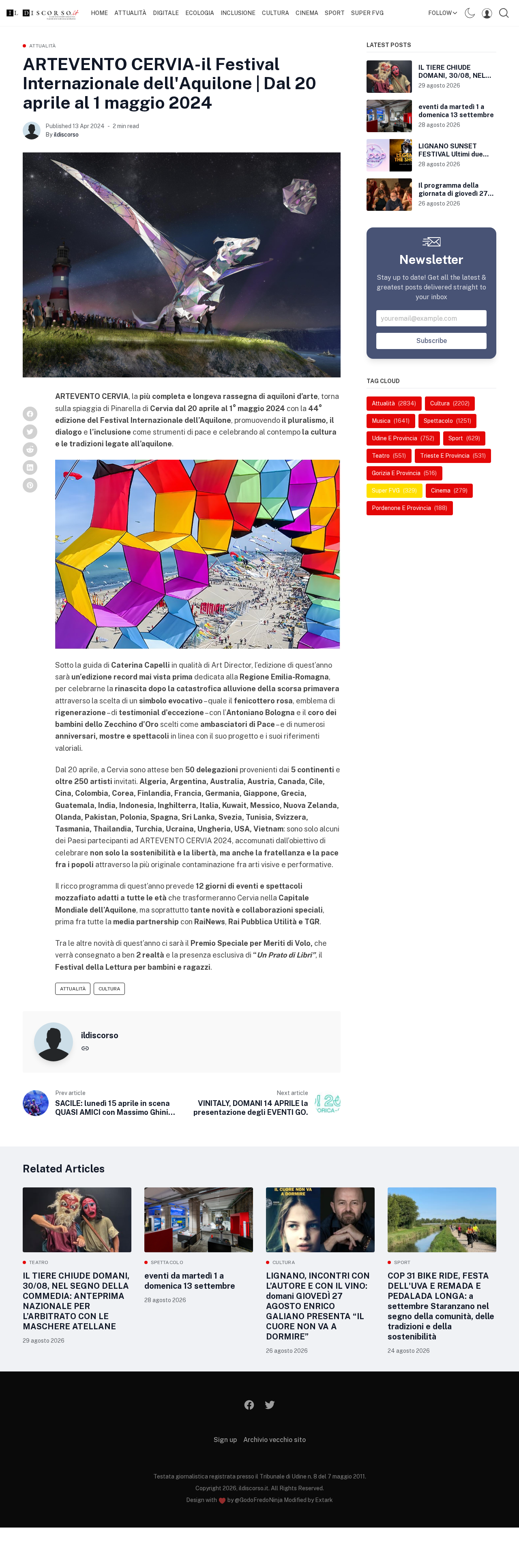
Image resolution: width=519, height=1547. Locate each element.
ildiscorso (66, 134)
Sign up (225, 1440)
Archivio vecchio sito (274, 1440)
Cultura (275, 13)
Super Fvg (367, 13)
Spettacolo (167, 1262)
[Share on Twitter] (30, 431)
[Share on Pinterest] (30, 485)
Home (99, 13)
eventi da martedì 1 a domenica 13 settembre (189, 1281)
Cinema (307, 13)
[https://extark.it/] (85, 1048)
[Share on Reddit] (30, 449)
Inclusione (238, 13)
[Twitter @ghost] (270, 1405)
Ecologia (199, 13)
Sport (335, 13)
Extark (324, 1500)
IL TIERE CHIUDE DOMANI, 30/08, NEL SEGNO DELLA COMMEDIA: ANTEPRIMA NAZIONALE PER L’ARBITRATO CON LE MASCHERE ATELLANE (76, 1301)
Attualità (130, 13)
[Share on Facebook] (30, 414)
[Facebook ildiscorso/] (249, 1405)
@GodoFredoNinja (259, 1500)
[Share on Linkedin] (30, 467)
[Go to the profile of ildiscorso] (32, 130)
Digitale (166, 13)
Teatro (39, 1262)
